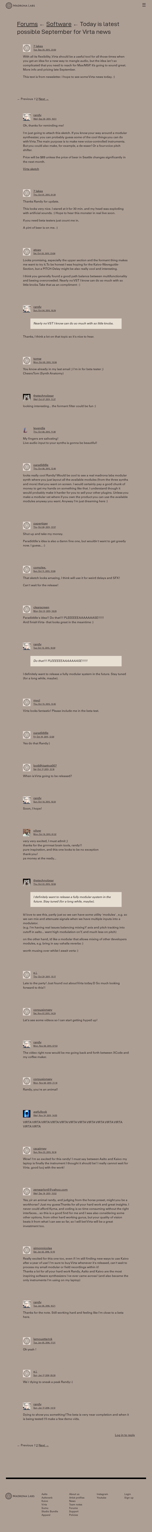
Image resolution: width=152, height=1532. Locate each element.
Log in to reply (125, 1435)
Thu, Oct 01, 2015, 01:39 (44, 195)
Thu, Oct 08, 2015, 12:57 (44, 527)
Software (59, 24)
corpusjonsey (42, 1010)
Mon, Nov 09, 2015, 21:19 (45, 1083)
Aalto (44, 1494)
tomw (37, 358)
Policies (73, 1515)
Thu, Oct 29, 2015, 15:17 (44, 977)
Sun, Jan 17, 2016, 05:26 (44, 1376)
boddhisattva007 (45, 765)
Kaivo (45, 1501)
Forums (27, 24)
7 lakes (38, 46)
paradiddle (40, 465)
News (72, 1501)
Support (73, 1512)
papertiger (40, 523)
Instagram (102, 1494)
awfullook (40, 1112)
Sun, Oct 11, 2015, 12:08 (44, 571)
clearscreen (41, 607)
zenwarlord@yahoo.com (50, 1189)
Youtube (101, 1498)
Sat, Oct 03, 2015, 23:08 (44, 254)
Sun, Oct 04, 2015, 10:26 (44, 311)
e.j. (35, 973)
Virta (44, 1505)
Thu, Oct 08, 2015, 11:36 (44, 432)
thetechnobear (43, 395)
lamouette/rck (42, 1339)
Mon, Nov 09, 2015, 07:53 (45, 1046)
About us (74, 1494)
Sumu (45, 1508)
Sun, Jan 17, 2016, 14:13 (44, 1408)
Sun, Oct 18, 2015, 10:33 (44, 802)
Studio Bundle (50, 1512)
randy (37, 115)
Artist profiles (76, 1498)
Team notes (75, 1505)
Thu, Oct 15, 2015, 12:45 (44, 704)
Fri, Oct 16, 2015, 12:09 (43, 737)
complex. (39, 567)
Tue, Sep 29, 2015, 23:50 (44, 50)
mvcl (36, 700)
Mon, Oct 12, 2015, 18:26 (45, 611)
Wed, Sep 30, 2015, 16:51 (45, 119)
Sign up (128, 1498)
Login (127, 1494)
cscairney (40, 1148)
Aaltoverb (47, 1498)
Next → (44, 99)
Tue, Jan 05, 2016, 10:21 (44, 1306)
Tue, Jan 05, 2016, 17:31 (44, 1343)
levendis (39, 428)
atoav (37, 250)
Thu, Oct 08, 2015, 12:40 (44, 469)
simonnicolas (42, 1248)
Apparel (46, 1515)
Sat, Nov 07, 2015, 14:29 (44, 1014)
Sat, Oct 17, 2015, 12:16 (43, 770)
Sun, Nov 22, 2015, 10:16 (44, 1152)
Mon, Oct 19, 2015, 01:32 (44, 835)
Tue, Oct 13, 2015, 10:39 (44, 648)
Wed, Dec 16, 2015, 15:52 (45, 1194)
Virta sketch (31, 169)
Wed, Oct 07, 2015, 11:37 (44, 400)
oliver (37, 830)
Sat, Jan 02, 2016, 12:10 (44, 1252)
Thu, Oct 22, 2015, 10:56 (44, 884)
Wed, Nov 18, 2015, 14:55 (45, 1116)
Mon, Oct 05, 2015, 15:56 (45, 363)
